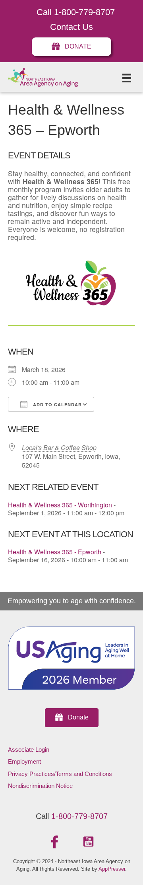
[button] (55, 842)
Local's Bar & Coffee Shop (59, 447)
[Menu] (127, 78)
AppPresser (112, 869)
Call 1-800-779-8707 (76, 12)
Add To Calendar (56, 404)
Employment (24, 761)
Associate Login (28, 749)
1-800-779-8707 (79, 816)
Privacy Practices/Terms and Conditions (60, 773)
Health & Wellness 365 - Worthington (60, 504)
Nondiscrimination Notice (40, 785)
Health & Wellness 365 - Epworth (54, 551)
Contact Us (71, 27)
